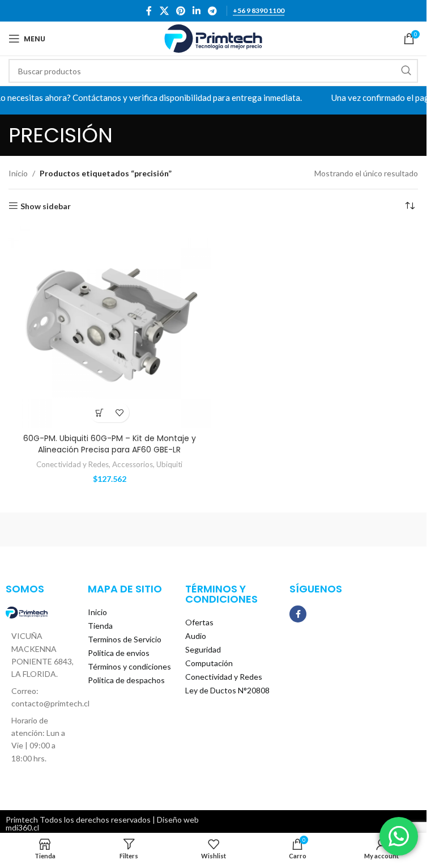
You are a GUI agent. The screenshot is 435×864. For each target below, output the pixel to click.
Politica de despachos (126, 680)
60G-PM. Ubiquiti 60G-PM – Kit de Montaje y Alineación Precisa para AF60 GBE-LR (109, 444)
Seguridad (203, 649)
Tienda (100, 625)
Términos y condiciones (129, 666)
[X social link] (164, 10)
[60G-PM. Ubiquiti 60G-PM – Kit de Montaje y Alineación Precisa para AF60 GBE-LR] (109, 327)
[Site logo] (213, 38)
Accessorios (132, 464)
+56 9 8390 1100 (258, 11)
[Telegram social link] (212, 10)
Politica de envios (119, 653)
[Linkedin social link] (196, 10)
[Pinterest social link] (180, 10)
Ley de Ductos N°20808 (227, 690)
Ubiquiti (169, 464)
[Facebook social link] (149, 10)
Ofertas (199, 622)
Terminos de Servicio (124, 639)
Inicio (18, 173)
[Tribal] (109, 529)
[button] (99, 412)
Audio (195, 636)
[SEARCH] (406, 71)
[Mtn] (318, 529)
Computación (209, 663)
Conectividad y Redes (72, 464)
